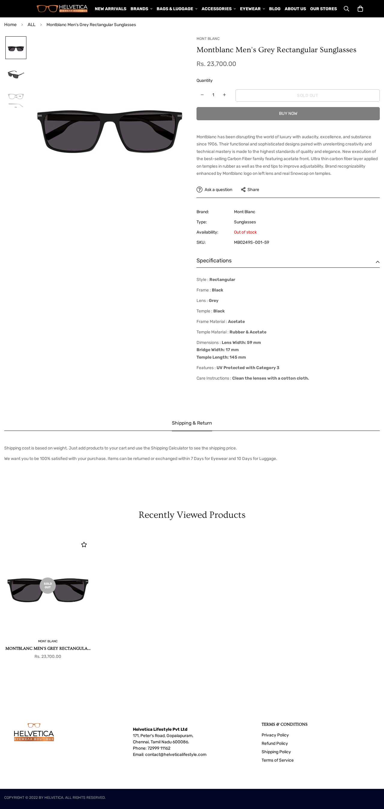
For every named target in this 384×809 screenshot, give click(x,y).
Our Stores (323, 8)
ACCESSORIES (217, 8)
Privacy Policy (275, 735)
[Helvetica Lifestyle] (62, 8)
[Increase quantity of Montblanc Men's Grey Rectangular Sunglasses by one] (224, 95)
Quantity (204, 80)
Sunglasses (245, 222)
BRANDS (139, 8)
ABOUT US (295, 8)
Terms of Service (278, 760)
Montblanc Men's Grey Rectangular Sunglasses (47, 649)
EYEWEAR (250, 8)
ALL (31, 24)
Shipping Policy (276, 751)
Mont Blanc (244, 211)
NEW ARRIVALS (110, 8)
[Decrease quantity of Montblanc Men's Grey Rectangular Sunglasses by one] (202, 95)
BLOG (274, 8)
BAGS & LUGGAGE (175, 8)
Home (10, 24)
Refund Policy (275, 743)
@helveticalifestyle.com (183, 754)
